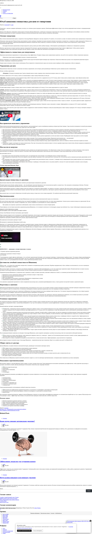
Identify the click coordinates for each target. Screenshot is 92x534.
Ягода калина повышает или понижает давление (18, 478)
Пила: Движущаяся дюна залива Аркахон (9, 499)
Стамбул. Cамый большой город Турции (9, 497)
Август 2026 (5, 514)
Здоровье (5, 11)
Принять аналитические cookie (24, 530)
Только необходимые (37, 530)
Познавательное (6, 9)
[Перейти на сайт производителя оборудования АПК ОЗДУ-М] (78, 527)
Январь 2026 (5, 522)
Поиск (1, 488)
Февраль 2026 (6, 521)
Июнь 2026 (5, 516)
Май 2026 (5, 518)
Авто (4, 528)
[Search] (0, 16)
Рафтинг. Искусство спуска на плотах (8, 498)
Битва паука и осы (4, 502)
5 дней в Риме (3, 501)
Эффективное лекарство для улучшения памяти (17, 461)
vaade (12, 24)
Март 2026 (5, 520)
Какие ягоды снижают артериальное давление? (17, 421)
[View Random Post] (0, 15)
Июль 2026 (5, 515)
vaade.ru (2, 2)
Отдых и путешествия (8, 13)
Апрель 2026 (6, 519)
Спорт (4, 12)
